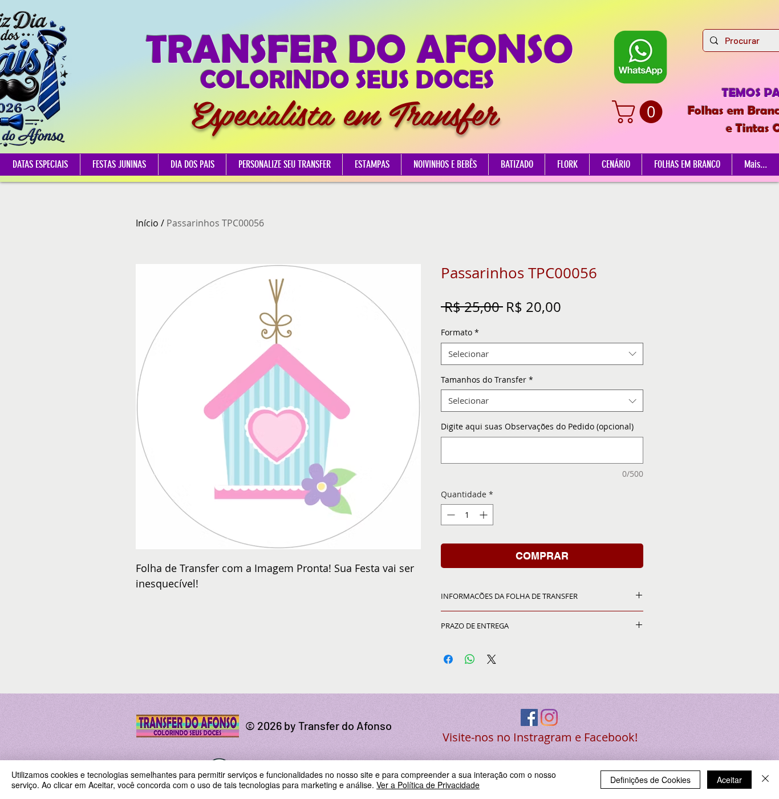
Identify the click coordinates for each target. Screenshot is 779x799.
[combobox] (542, 354)
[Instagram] (549, 717)
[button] (640, 111)
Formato (460, 332)
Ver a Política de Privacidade (428, 784)
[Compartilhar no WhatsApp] (470, 659)
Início (147, 223)
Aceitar (729, 779)
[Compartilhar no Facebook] (448, 659)
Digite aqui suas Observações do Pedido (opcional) (537, 426)
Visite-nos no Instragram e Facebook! (540, 737)
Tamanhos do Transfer (487, 379)
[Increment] (484, 515)
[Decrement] (450, 515)
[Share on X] (491, 659)
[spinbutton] (467, 515)
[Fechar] (765, 779)
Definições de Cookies (650, 779)
